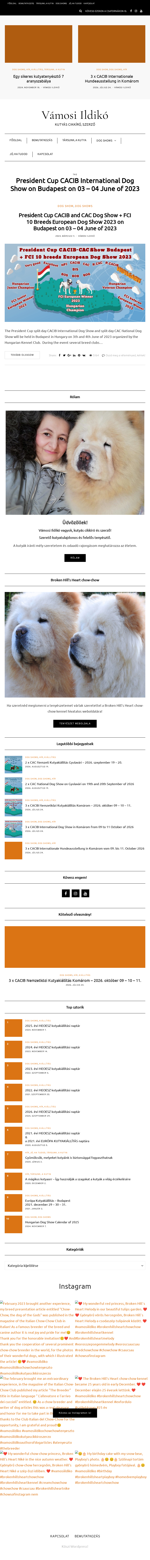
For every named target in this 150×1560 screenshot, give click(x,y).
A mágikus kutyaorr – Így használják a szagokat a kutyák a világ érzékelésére (78, 1179)
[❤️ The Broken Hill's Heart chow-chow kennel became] (112, 1413)
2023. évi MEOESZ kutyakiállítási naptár (52, 1068)
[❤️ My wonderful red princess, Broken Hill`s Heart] (112, 1338)
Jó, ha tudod (75, 3)
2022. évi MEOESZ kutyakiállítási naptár (52, 1090)
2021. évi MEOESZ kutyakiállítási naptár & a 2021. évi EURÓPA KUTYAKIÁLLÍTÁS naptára (57, 1137)
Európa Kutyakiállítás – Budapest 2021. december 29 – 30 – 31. (47, 1202)
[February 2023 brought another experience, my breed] (37, 1338)
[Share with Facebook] (59, 356)
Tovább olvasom (22, 355)
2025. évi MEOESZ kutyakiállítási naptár (52, 1025)
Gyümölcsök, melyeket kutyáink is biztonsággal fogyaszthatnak (68, 1157)
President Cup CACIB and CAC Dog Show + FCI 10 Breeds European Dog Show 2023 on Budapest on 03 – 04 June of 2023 (75, 221)
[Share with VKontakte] (83, 356)
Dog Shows (61, 3)
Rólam (75, 558)
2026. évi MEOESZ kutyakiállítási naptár (52, 1111)
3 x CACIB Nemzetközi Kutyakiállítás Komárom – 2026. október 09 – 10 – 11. (78, 805)
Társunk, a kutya (45, 3)
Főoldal (12, 3)
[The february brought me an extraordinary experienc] (37, 1413)
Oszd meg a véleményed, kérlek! (125, 355)
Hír (28, 70)
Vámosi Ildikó (51, 87)
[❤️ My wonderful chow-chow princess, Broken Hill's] (37, 1488)
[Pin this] (79, 356)
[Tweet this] (64, 356)
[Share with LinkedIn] (74, 356)
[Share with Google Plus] (69, 356)
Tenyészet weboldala (75, 723)
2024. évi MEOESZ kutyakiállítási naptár (52, 1047)
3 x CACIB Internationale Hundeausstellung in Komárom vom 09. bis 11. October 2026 (84, 848)
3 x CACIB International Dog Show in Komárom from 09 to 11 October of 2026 (79, 827)
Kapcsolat (89, 3)
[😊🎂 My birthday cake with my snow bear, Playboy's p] (112, 1488)
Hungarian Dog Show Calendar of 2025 (52, 1222)
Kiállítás (37, 70)
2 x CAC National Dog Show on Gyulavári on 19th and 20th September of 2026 (79, 784)
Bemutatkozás (26, 3)
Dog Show (102, 70)
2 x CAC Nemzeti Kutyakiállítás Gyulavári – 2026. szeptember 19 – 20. (73, 762)
